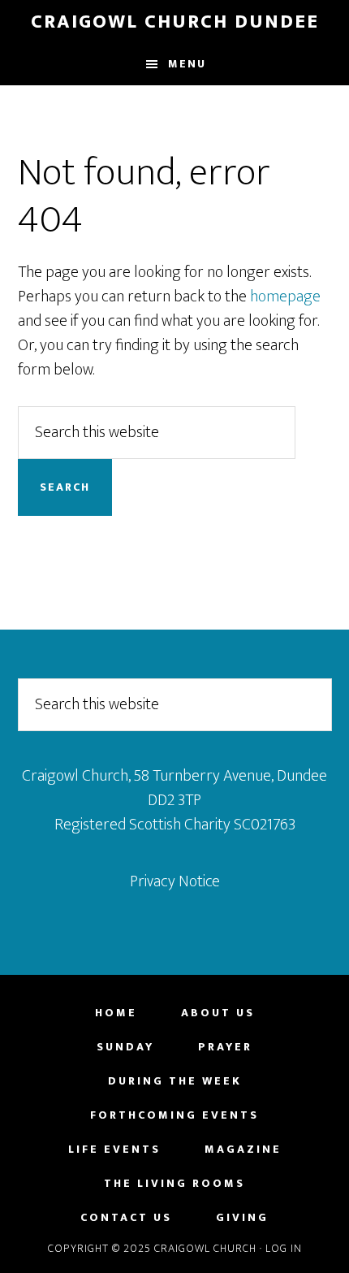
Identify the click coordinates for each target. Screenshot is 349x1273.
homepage (285, 296)
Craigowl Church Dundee (175, 22)
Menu (187, 63)
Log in (283, 1248)
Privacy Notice (175, 881)
